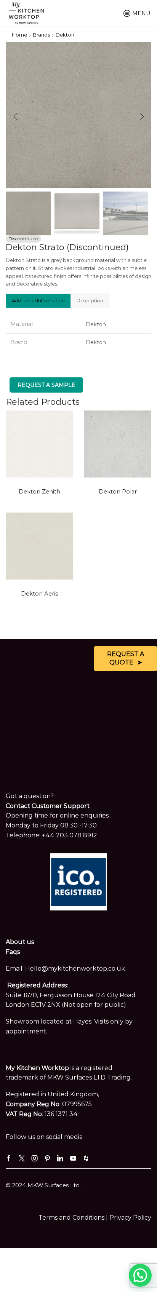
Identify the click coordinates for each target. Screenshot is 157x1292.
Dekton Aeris (39, 593)
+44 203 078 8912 (69, 835)
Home (19, 35)
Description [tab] (90, 300)
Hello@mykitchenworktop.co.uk (75, 968)
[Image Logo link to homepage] (26, 12)
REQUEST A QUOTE (125, 658)
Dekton (65, 35)
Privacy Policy (130, 1217)
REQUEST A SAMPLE (46, 385)
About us (20, 941)
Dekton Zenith (39, 491)
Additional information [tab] (38, 300)
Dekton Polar (118, 491)
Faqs (13, 951)
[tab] (38, 300)
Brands (41, 35)
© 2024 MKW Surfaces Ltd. (43, 1185)
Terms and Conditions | (73, 1217)
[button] (15, 116)
